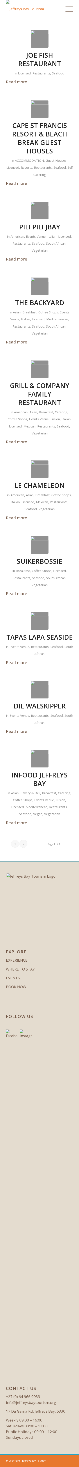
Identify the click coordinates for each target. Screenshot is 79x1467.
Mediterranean (57, 319)
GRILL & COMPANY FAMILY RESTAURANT (39, 394)
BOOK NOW (16, 986)
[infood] (39, 758)
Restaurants (41, 73)
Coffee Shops (48, 312)
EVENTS (13, 977)
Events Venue (36, 236)
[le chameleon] (39, 469)
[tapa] (39, 621)
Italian (51, 236)
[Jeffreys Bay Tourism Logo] (33, 9)
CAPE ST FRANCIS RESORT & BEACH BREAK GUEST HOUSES (39, 138)
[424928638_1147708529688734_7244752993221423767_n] (39, 369)
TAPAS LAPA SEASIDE (39, 637)
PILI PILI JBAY (39, 226)
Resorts (26, 167)
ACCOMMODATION (29, 160)
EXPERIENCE (16, 960)
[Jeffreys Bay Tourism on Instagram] (26, 1193)
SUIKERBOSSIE (39, 561)
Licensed (24, 73)
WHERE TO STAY (20, 969)
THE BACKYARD (39, 302)
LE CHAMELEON (39, 485)
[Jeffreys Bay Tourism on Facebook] (12, 1193)
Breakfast (29, 312)
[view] (39, 689)
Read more (16, 81)
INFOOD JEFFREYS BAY (39, 779)
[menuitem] (67, 9)
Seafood (58, 73)
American (17, 236)
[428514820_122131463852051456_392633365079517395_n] (39, 210)
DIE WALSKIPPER (40, 706)
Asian (17, 312)
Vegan (37, 814)
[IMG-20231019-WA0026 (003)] (39, 545)
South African (56, 243)
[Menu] (67, 9)
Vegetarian (40, 250)
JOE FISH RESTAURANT (39, 59)
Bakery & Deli (30, 793)
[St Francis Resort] (39, 39)
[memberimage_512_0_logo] (39, 286)
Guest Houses (56, 160)
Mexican (29, 426)
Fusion (55, 419)
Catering (61, 412)
